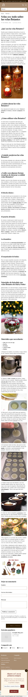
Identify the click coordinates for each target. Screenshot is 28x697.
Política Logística (5, 667)
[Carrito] (23, 5)
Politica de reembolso (6, 669)
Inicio (2, 13)
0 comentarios (15, 634)
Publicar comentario (8, 611)
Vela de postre (4, 658)
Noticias (7, 13)
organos (7, 231)
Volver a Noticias (15, 625)
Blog (15, 660)
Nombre (3, 585)
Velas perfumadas (5, 660)
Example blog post (17, 632)
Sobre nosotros (17, 658)
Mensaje (3, 599)
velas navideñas (5, 662)
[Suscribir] (22, 686)
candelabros (20, 512)
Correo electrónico (6, 592)
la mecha (15, 420)
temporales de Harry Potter (12, 547)
